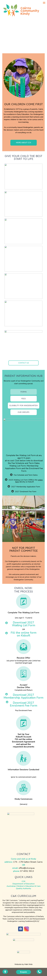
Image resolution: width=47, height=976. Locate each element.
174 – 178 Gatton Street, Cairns (28, 862)
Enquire (23, 972)
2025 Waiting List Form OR (20, 480)
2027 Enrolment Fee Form (25, 491)
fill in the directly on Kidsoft (29, 481)
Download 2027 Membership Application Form (23, 696)
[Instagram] (26, 929)
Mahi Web (28, 964)
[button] (23, 143)
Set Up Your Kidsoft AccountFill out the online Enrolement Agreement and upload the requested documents (23, 740)
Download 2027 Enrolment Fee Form (23, 704)
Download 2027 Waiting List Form (23, 624)
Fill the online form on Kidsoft (23, 634)
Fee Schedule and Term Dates (26, 475)
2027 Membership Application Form (25, 486)
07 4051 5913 (27, 871)
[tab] (23, 392)
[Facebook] (20, 929)
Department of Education (24, 884)
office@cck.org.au (27, 868)
